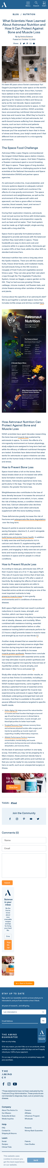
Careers (28, 1110)
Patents (28, 1141)
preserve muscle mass (12, 596)
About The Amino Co (10, 1110)
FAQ (3, 1127)
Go (43, 1020)
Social (4, 1141)
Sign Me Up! (8, 945)
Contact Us (6, 1130)
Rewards (28, 1127)
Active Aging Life (11, 710)
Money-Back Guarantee (34, 1130)
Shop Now (13, 787)
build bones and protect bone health (18, 537)
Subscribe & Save (8, 1116)
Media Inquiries (8, 1118)
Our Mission (6, 1113)
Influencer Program (32, 1116)
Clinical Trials (7, 1147)
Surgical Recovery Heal (13, 725)
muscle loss (23, 437)
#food (14, 803)
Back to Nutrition (25, 983)
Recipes (5, 1144)
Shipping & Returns (9, 1133)
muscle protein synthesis (13, 653)
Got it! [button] (36, 1160)
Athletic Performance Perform (16, 737)
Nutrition (29, 14)
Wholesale (29, 1118)
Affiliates (28, 1113)
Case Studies (30, 1144)
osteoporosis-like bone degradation (30, 519)
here (42, 302)
